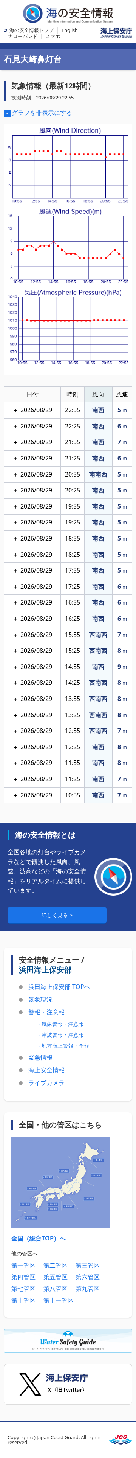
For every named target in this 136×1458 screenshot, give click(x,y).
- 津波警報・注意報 (61, 1034)
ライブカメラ (46, 1083)
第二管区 (55, 1265)
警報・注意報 (46, 1012)
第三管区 (88, 1265)
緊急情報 (40, 1057)
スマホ (52, 36)
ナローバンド (22, 36)
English (70, 30)
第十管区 (23, 1300)
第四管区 (23, 1277)
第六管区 (88, 1277)
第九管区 (88, 1288)
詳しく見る (56, 915)
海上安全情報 (46, 1070)
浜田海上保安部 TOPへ (59, 987)
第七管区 (23, 1288)
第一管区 (23, 1265)
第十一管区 (58, 1300)
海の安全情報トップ (31, 30)
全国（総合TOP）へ (38, 1238)
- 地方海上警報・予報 (64, 1045)
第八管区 (55, 1288)
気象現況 (40, 999)
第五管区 (55, 1277)
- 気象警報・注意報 (61, 1023)
